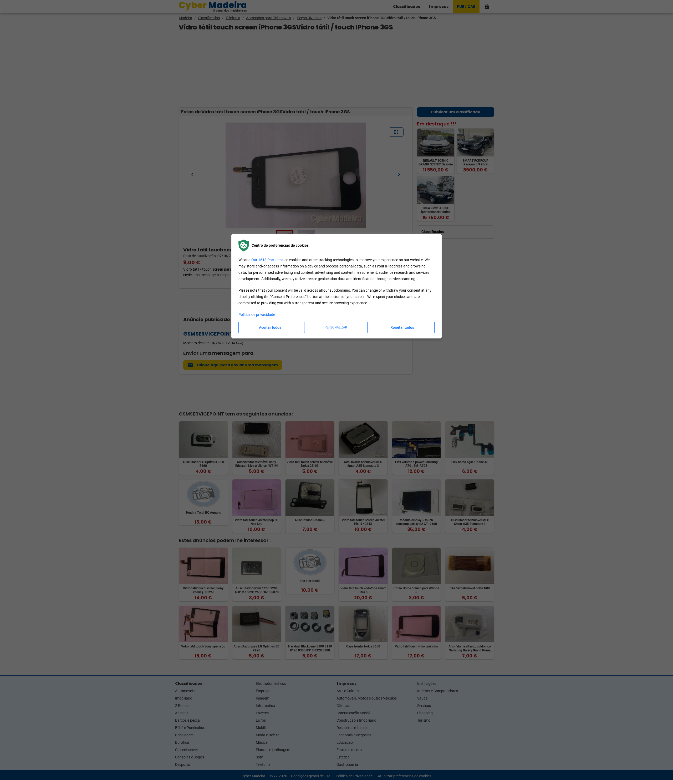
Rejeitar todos (402, 327)
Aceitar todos (270, 327)
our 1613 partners (266, 260)
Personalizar (336, 327)
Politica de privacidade (256, 314)
